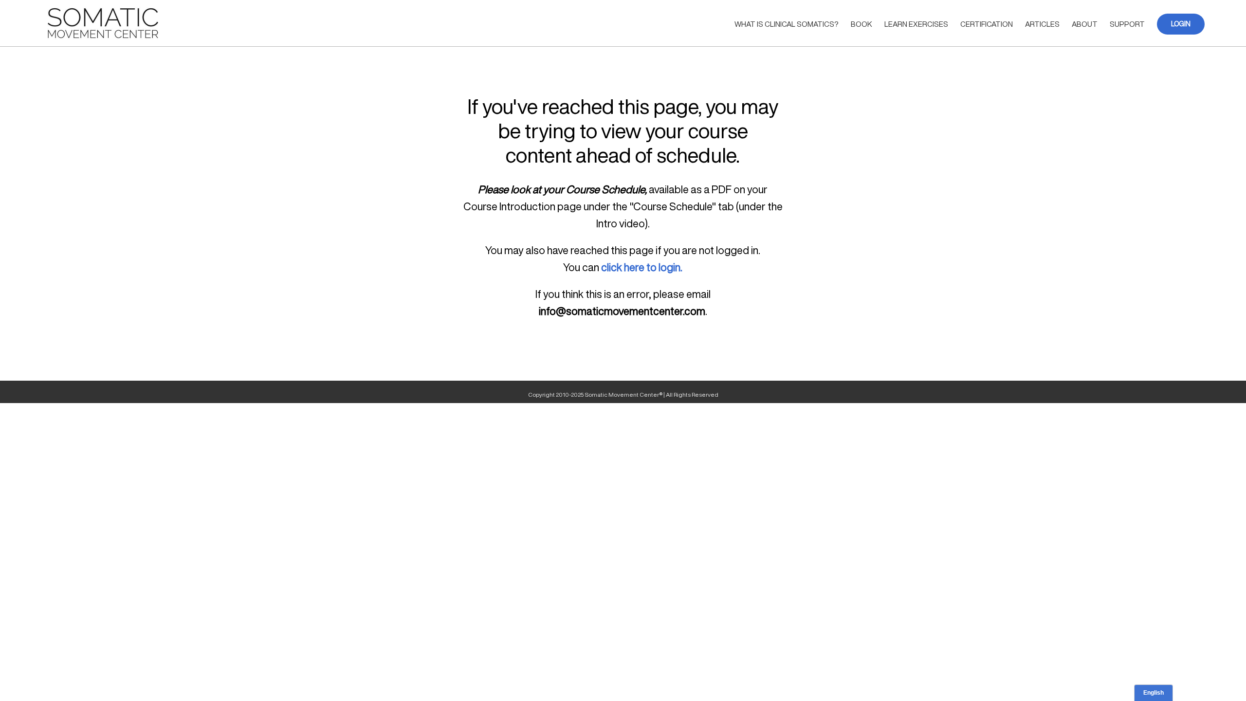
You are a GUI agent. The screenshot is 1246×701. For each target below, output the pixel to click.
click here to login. (641, 267)
